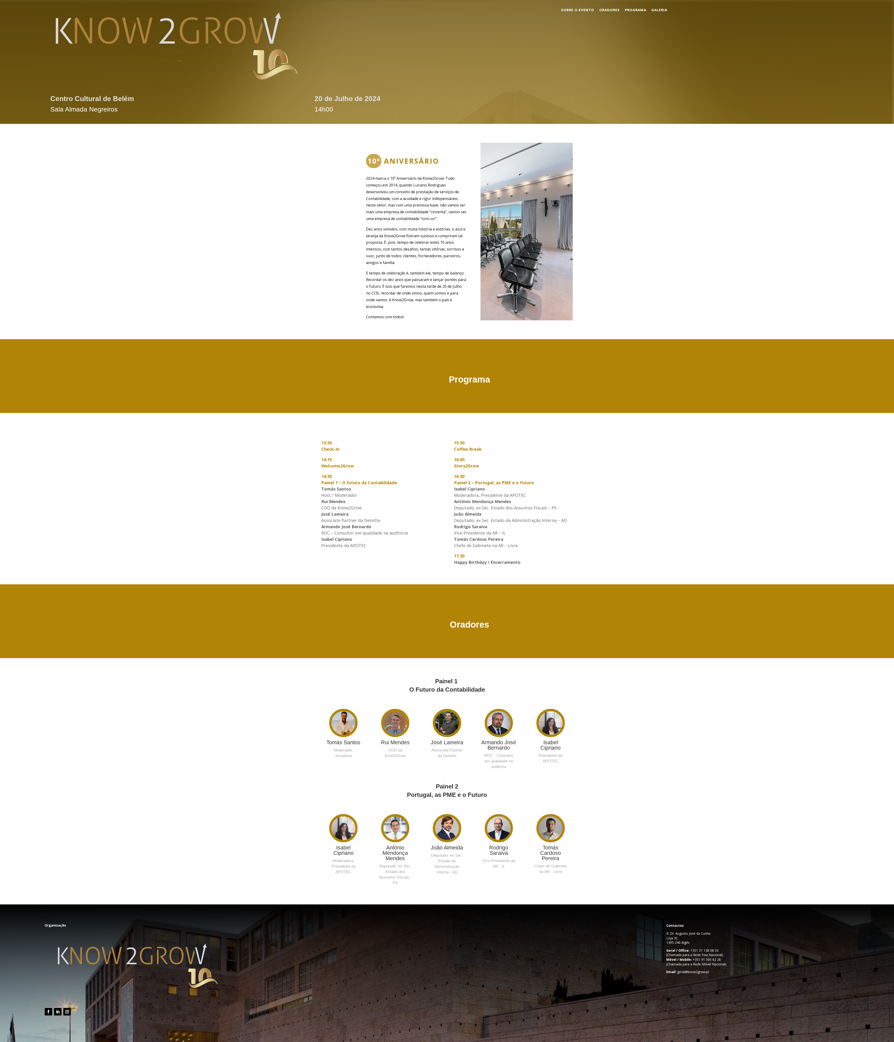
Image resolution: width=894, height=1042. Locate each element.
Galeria (659, 10)
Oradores (609, 10)
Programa (635, 10)
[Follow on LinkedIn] (57, 1011)
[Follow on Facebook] (48, 1011)
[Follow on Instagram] (67, 1011)
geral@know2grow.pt (693, 972)
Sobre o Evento (577, 10)
